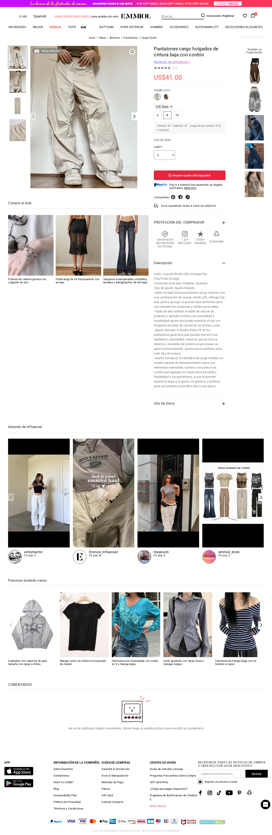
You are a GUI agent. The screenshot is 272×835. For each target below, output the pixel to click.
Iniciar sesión (214, 15)
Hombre (156, 27)
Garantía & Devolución (115, 769)
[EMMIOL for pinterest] (239, 793)
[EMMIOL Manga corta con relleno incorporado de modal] (84, 624)
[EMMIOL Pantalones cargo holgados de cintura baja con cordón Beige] (157, 98)
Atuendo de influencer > (172, 62)
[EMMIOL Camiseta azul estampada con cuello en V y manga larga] (136, 624)
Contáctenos (61, 775)
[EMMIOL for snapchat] (249, 792)
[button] (261, 497)
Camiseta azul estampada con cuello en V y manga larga (135, 662)
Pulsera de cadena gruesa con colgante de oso (27, 281)
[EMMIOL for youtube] (229, 793)
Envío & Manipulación (115, 775)
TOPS (72, 27)
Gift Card (107, 795)
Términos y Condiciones (69, 808)
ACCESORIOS (179, 27)
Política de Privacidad (67, 802)
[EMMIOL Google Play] (18, 786)
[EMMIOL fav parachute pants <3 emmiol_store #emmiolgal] (168, 501)
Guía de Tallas (162, 139)
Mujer (38, 27)
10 (177, 115)
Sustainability (206, 27)
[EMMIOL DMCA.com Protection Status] (212, 824)
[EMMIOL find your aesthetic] (233, 501)
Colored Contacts (112, 802)
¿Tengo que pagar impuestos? (168, 788)
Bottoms (106, 27)
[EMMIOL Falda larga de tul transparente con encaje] (78, 245)
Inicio (92, 37)
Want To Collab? (64, 782)
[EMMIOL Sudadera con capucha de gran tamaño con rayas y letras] (32, 624)
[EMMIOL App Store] (18, 774)
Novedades (17, 27)
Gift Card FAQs (159, 782)
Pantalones (130, 37)
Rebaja (55, 27)
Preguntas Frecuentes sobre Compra (173, 775)
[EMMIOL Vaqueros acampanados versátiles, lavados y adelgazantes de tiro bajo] (126, 245)
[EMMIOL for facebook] (200, 793)
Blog (56, 788)
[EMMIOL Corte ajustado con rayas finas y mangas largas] (187, 624)
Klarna (106, 788)
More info (190, 188)
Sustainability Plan (65, 795)
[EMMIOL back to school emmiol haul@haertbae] (104, 501)
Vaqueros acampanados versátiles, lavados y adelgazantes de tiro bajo (125, 281)
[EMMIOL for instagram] (210, 793)
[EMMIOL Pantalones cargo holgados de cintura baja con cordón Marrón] (166, 98)
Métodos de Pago (113, 782)
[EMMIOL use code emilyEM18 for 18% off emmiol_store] (39, 501)
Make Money (158, 806)
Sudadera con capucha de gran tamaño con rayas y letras (27, 662)
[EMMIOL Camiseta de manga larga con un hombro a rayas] (239, 624)
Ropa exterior (131, 27)
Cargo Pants (148, 37)
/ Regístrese (227, 15)
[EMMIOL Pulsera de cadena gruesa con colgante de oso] (31, 245)
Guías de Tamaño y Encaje (166, 769)
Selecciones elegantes (243, 27)
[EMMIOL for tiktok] (219, 793)
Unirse (256, 774)
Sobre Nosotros (63, 769)
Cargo (87, 27)
